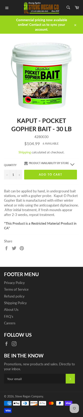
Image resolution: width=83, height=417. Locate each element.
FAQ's (8, 316)
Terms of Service (16, 289)
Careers (9, 323)
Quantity (10, 165)
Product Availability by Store (49, 163)
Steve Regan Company (29, 396)
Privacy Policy (14, 283)
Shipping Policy (15, 303)
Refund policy (14, 296)
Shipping (25, 152)
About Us (11, 309)
